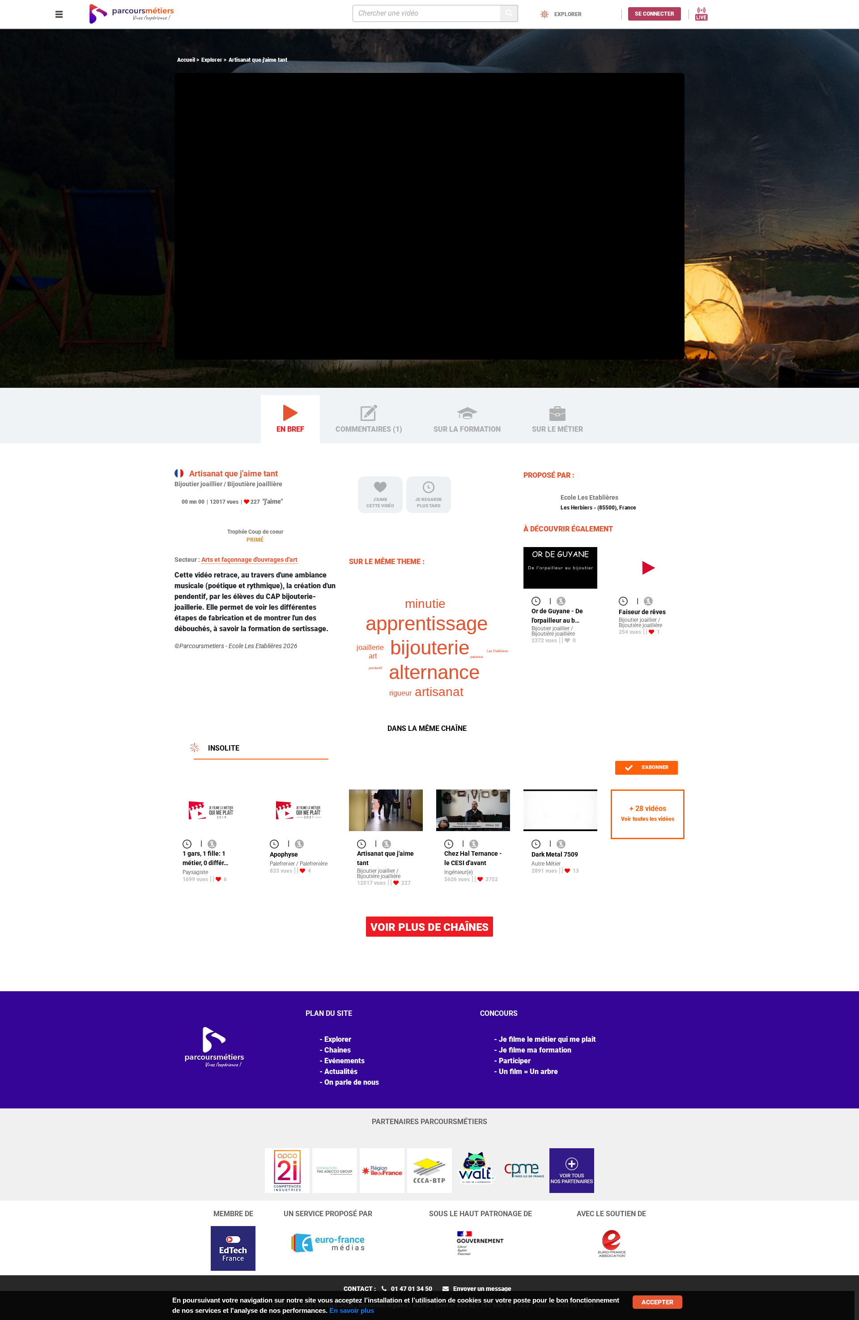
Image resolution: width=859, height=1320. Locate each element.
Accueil (186, 60)
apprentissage (427, 623)
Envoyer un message (482, 1288)
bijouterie (429, 647)
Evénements (344, 1061)
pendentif (375, 668)
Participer (515, 1061)
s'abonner (654, 767)
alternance (434, 672)
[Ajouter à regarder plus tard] (539, 601)
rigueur (400, 693)
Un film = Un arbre (528, 1071)
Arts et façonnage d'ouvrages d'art (249, 559)
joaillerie (370, 647)
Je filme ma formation (535, 1050)
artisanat (439, 692)
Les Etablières (497, 651)
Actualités (340, 1071)
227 (255, 502)
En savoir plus (351, 1310)
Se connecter (654, 14)
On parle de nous (351, 1082)
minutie (425, 604)
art (373, 656)
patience (476, 657)
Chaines (337, 1050)
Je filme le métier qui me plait (547, 1039)
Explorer (211, 60)
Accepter (657, 1302)
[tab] (290, 419)
